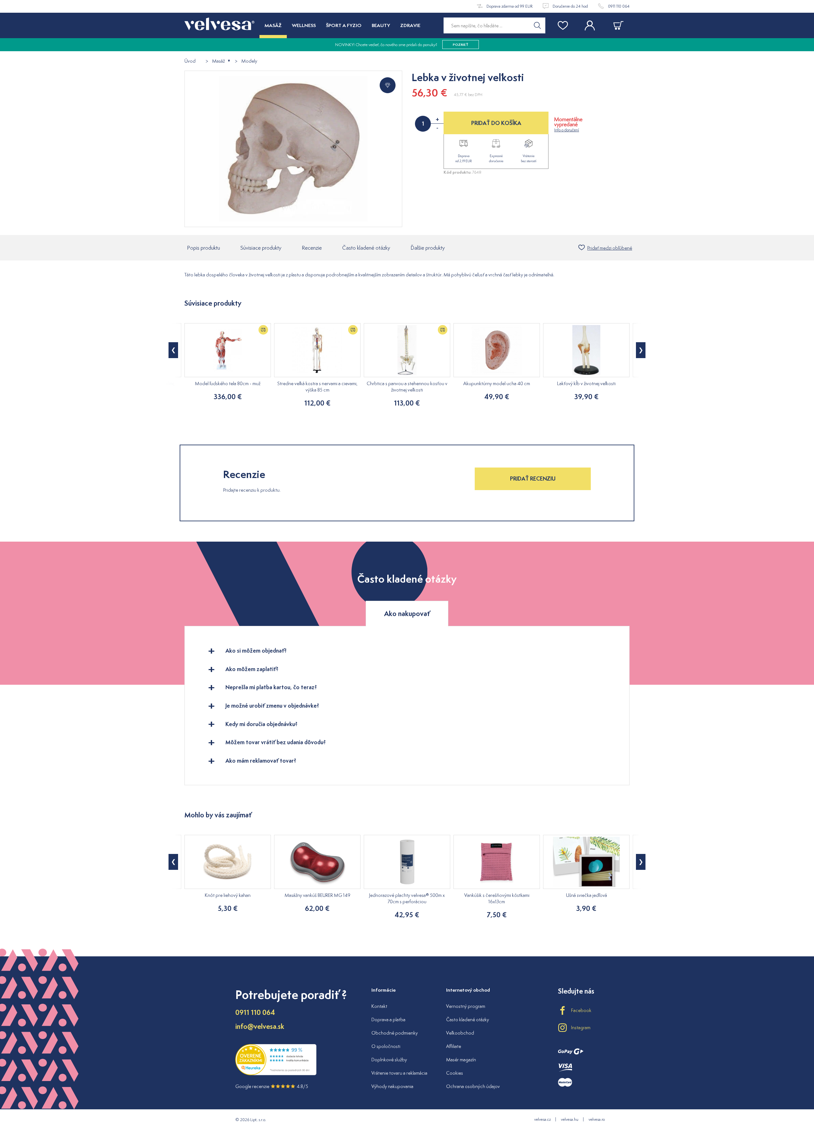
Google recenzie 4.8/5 (271, 1086)
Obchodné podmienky (394, 1033)
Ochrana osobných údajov (473, 1086)
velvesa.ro (597, 1119)
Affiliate (453, 1046)
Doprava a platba (388, 1019)
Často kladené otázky (366, 247)
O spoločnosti (385, 1046)
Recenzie (312, 247)
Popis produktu (203, 247)
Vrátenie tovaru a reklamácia (399, 1073)
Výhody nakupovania (392, 1086)
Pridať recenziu (532, 478)
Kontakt (379, 1006)
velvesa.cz (542, 1119)
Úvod (190, 61)
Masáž (218, 61)
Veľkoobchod (460, 1033)
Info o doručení (566, 130)
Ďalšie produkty (427, 247)
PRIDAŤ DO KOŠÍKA (496, 123)
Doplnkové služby (389, 1060)
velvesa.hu (569, 1119)
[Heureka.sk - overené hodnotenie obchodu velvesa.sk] (275, 1074)
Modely (249, 61)
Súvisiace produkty (260, 247)
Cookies (454, 1073)
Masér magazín (461, 1060)
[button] (173, 350)
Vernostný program (465, 1006)
